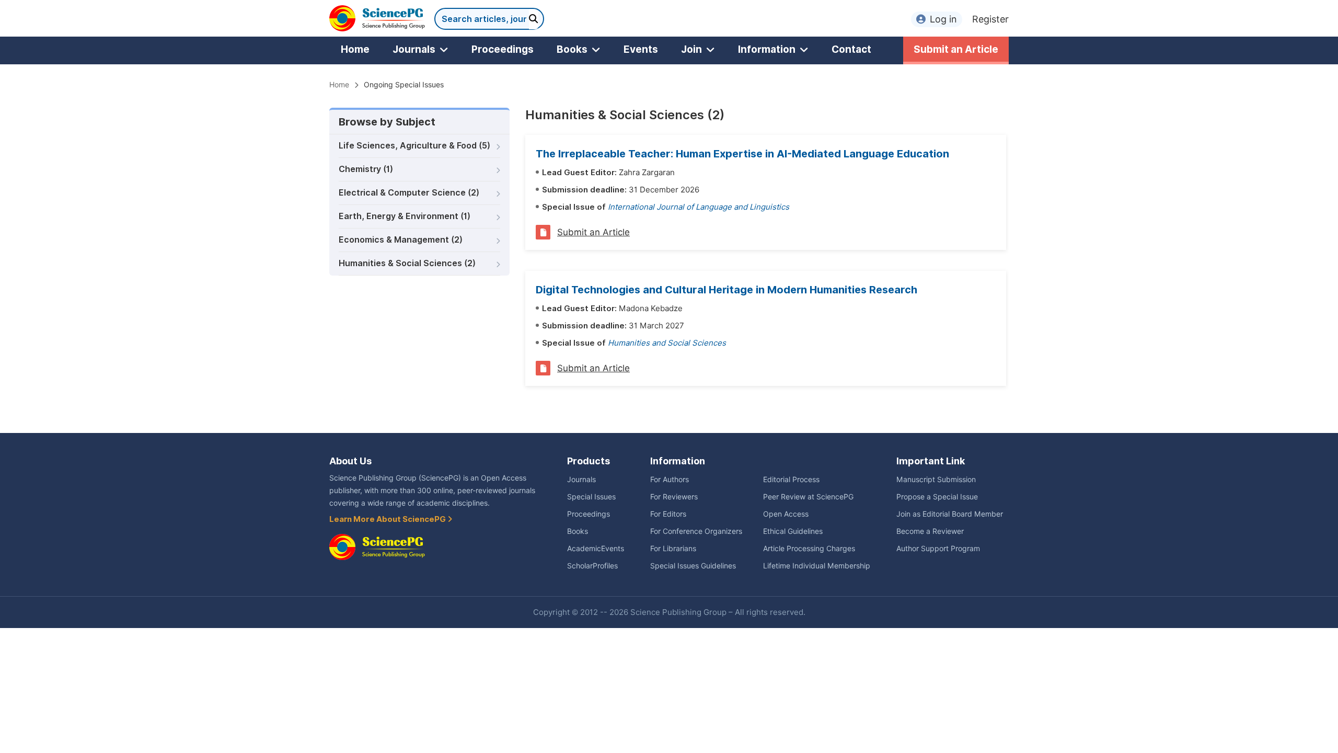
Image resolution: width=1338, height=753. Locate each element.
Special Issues (591, 497)
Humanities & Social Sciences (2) (407, 263)
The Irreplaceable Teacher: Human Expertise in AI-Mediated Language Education (742, 153)
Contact (851, 49)
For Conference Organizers (696, 531)
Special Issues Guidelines (693, 566)
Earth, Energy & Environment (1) (404, 216)
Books (572, 49)
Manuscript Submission (936, 479)
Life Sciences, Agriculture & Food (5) (414, 146)
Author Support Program (938, 548)
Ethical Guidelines (793, 531)
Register (990, 19)
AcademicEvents (595, 548)
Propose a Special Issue (937, 497)
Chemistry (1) (366, 169)
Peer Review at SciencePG (808, 497)
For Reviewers (674, 497)
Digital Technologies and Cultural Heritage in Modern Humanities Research (726, 289)
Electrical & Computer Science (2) (409, 193)
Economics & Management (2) (401, 240)
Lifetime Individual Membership (816, 566)
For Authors (669, 479)
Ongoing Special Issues (404, 85)
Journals (414, 49)
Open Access (786, 514)
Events (641, 49)
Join (691, 49)
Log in (943, 19)
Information (766, 49)
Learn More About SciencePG (388, 519)
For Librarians (673, 548)
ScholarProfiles (592, 566)
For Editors (668, 514)
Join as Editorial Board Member (949, 514)
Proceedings (502, 49)
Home (355, 49)
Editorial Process (791, 479)
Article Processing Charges (809, 548)
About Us (350, 460)
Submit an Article (956, 49)
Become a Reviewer (930, 531)
